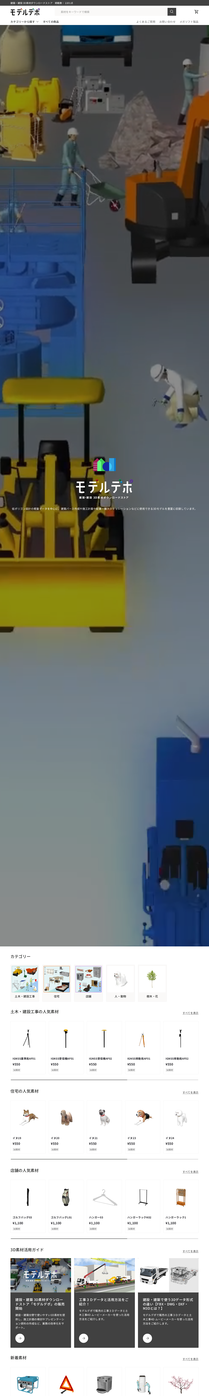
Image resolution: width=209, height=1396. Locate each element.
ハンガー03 (96, 1217)
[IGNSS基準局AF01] (28, 1038)
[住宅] (56, 979)
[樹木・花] (152, 979)
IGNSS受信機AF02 (100, 1058)
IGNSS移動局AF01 (138, 1058)
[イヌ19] (28, 1117)
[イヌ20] (66, 1117)
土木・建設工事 (25, 996)
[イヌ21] (104, 1117)
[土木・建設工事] (25, 979)
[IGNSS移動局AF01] (142, 1038)
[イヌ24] (181, 1117)
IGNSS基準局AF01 (24, 1058)
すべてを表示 (191, 1013)
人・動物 (120, 996)
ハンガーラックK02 (139, 1217)
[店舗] (88, 979)
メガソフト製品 (189, 22)
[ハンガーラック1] (181, 1197)
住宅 (57, 996)
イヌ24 (170, 1138)
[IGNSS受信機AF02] (104, 1038)
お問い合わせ (167, 22)
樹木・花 (152, 996)
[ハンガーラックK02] (142, 1197)
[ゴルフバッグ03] (28, 1197)
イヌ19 (17, 1138)
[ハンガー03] (104, 1197)
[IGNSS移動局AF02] (181, 1038)
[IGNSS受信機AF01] (66, 1038)
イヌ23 (131, 1138)
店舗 (88, 996)
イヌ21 (93, 1138)
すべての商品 (51, 22)
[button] (196, 11)
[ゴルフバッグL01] (66, 1197)
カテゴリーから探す (22, 22)
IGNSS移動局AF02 (177, 1058)
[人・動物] (120, 979)
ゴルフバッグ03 (22, 1217)
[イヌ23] (142, 1117)
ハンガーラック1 (176, 1217)
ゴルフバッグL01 (61, 1217)
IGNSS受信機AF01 (62, 1058)
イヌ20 (55, 1138)
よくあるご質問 (145, 22)
